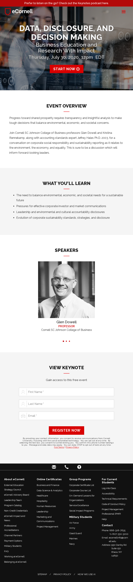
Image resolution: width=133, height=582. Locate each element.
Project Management (47, 526)
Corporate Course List (80, 490)
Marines (73, 538)
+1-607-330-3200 (118, 534)
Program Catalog (13, 505)
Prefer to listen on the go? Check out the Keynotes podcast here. (66, 3)
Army (72, 528)
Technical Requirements (114, 498)
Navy (72, 544)
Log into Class (109, 488)
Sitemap (42, 574)
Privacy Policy (72, 447)
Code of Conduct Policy (113, 504)
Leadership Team (13, 500)
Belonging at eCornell (15, 562)
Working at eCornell (14, 556)
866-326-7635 (117, 530)
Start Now (64, 69)
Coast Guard (75, 533)
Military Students (12, 546)
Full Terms (59, 447)
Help (104, 519)
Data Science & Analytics (49, 490)
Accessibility (108, 493)
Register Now (66, 430)
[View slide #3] (69, 341)
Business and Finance (48, 485)
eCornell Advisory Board (16, 494)
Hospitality (42, 501)
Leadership (42, 511)
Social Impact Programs (81, 510)
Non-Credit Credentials (16, 510)
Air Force (74, 523)
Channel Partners (13, 535)
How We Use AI (86, 574)
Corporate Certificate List (81, 485)
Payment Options (13, 540)
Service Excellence (79, 505)
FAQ (6, 551)
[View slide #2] (66, 341)
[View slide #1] (63, 341)
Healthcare (42, 495)
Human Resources (46, 506)
